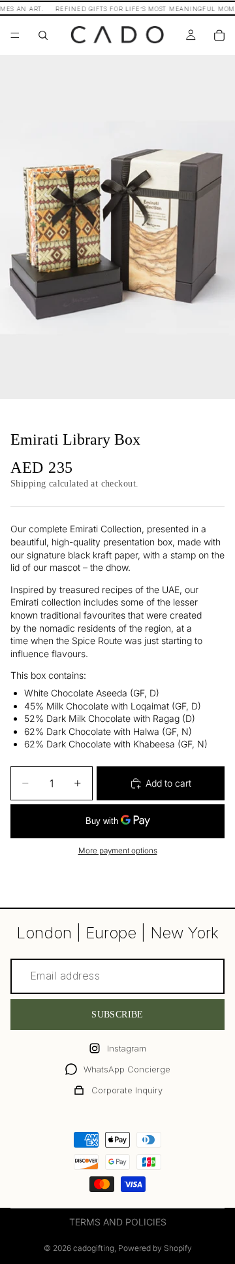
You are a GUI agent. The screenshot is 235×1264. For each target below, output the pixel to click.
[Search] (43, 35)
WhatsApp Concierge (127, 1069)
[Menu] (15, 35)
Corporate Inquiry (127, 1090)
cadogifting (93, 1248)
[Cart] (219, 35)
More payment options (117, 850)
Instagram (126, 1048)
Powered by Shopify (155, 1248)
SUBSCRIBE (117, 1014)
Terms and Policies (117, 1221)
